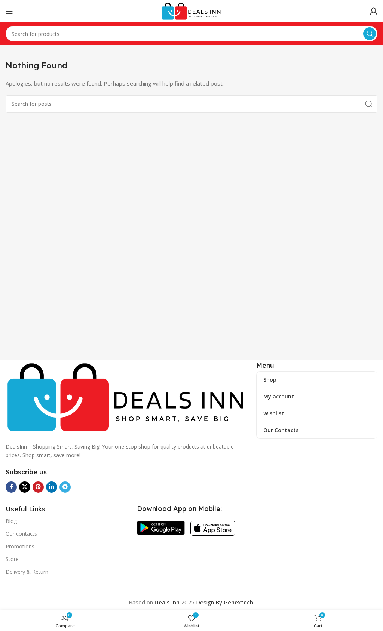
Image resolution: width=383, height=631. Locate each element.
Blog (11, 520)
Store (12, 559)
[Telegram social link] (65, 487)
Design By (224, 602)
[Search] (369, 33)
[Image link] (127, 397)
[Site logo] (191, 10)
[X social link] (24, 487)
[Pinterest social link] (38, 487)
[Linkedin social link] (51, 487)
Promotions (20, 546)
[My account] (373, 11)
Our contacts (21, 533)
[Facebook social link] (11, 487)
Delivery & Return (27, 571)
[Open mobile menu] (9, 11)
